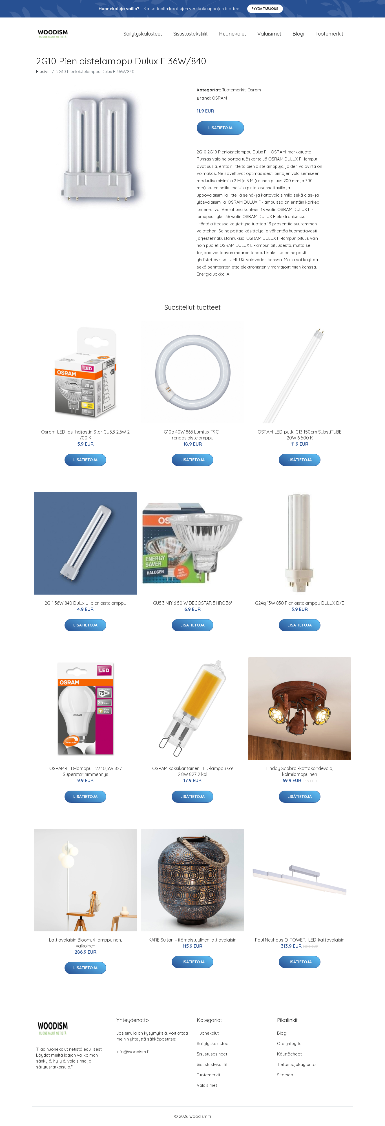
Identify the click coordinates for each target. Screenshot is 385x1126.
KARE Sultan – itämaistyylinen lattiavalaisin (192, 940)
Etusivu (43, 71)
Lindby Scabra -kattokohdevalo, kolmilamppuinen (299, 771)
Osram (254, 90)
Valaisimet (269, 33)
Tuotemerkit (329, 33)
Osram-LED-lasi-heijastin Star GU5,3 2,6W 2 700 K (85, 435)
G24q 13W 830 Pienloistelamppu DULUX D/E (299, 603)
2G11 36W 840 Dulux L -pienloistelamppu (85, 603)
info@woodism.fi (132, 1051)
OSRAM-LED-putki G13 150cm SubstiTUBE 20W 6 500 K (300, 435)
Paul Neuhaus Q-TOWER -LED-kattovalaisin (299, 940)
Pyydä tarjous (265, 8)
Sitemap (285, 1074)
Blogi (298, 33)
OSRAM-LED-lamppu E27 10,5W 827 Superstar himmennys (85, 771)
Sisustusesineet (212, 1054)
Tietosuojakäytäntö (296, 1064)
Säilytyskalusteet (142, 33)
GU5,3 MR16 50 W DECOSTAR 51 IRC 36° (192, 603)
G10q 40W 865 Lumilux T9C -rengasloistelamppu (193, 435)
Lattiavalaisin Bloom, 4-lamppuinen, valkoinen (85, 943)
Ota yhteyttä (289, 1043)
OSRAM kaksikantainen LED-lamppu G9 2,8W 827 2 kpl (192, 771)
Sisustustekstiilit (190, 33)
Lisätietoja (220, 127)
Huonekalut (232, 33)
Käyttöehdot (289, 1054)
